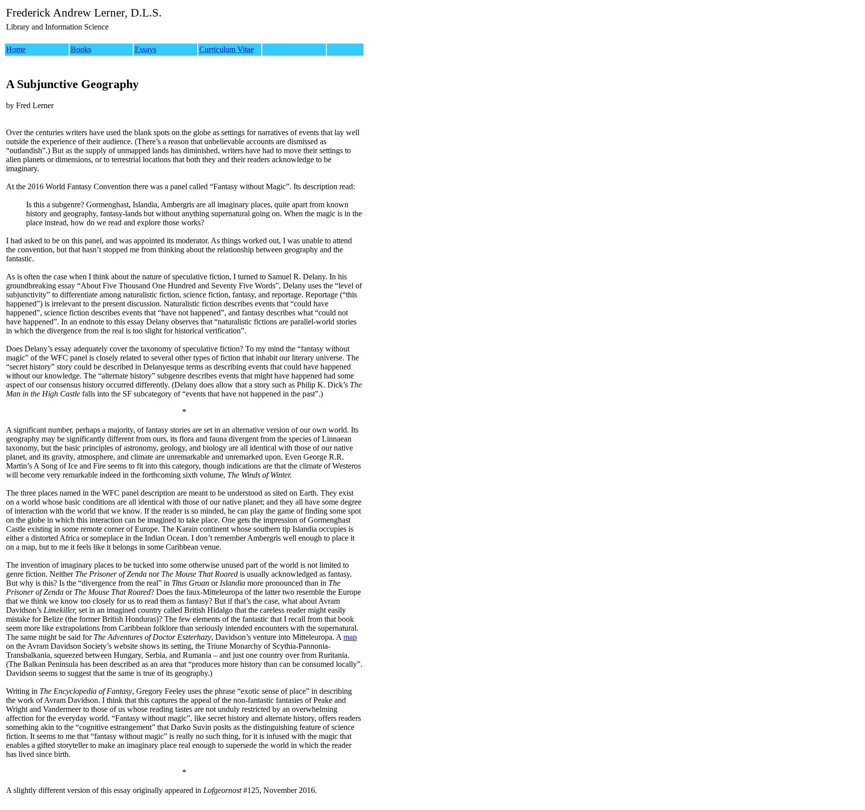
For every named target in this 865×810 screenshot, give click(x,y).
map (350, 637)
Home (16, 49)
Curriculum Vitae (226, 49)
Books (81, 49)
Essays (145, 49)
